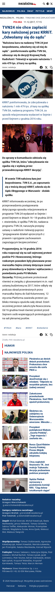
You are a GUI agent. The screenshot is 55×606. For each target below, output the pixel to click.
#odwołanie (42, 328)
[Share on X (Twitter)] (46, 67)
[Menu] (3, 4)
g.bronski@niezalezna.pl (31, 513)
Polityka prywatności (39, 586)
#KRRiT (29, 328)
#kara (18, 328)
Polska (20, 18)
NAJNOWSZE (8, 11)
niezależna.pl (7, 18)
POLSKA (21, 11)
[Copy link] (51, 67)
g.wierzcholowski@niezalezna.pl (18, 505)
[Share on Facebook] (41, 67)
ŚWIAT (30, 11)
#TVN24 (7, 328)
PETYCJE (40, 11)
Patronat (10, 586)
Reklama (22, 586)
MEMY (50, 11)
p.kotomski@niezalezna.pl (29, 515)
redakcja (12, 67)
